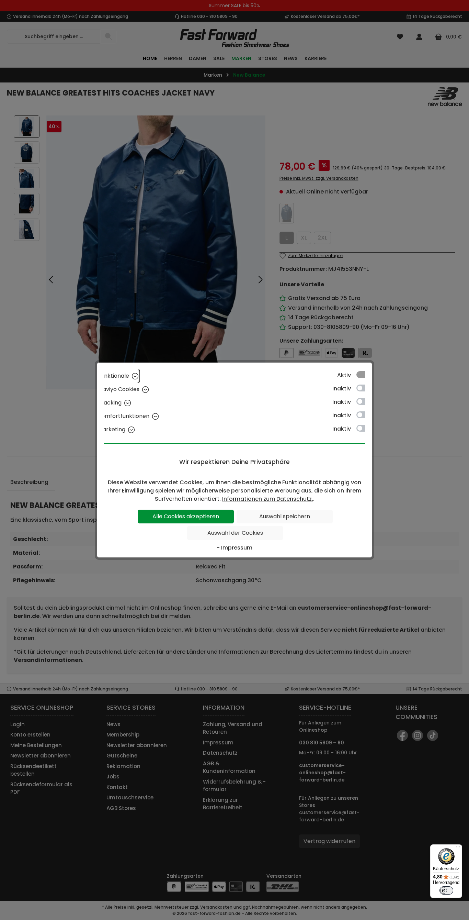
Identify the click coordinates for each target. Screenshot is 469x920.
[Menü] (458, 848)
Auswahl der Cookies (235, 533)
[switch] (446, 890)
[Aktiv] (363, 374)
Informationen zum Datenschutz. (267, 499)
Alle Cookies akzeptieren (185, 516)
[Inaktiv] (363, 388)
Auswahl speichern (284, 516)
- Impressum (234, 548)
